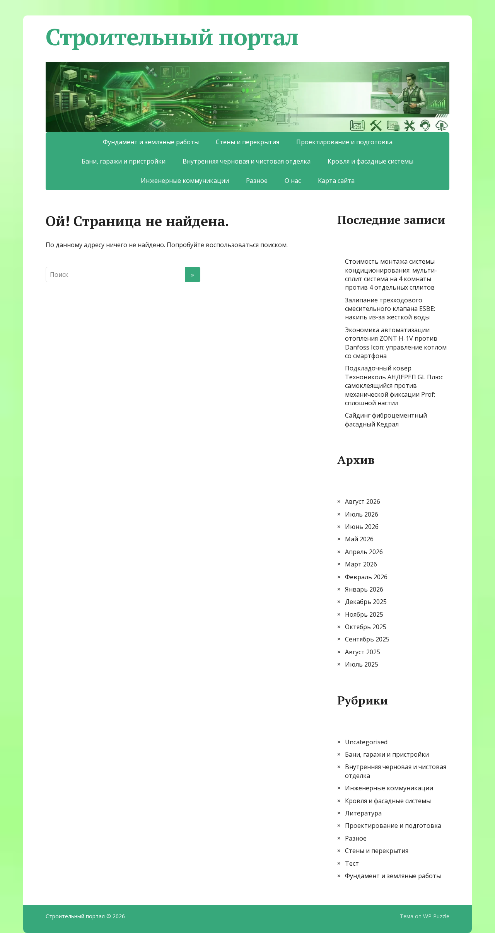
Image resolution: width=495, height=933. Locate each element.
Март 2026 (361, 564)
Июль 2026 (361, 514)
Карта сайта (336, 180)
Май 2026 (359, 539)
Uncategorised (366, 742)
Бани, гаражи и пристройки (124, 161)
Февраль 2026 (366, 577)
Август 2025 (362, 652)
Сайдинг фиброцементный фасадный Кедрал (386, 419)
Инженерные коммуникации (185, 180)
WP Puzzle (436, 916)
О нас (293, 180)
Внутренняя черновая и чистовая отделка (247, 161)
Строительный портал (172, 36)
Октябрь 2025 (365, 627)
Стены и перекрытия (247, 142)
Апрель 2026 (364, 552)
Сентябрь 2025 (367, 639)
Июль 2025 (361, 664)
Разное (257, 180)
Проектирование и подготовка (344, 142)
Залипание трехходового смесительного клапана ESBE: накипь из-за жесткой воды (390, 309)
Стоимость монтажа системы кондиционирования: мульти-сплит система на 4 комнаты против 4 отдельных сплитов (391, 274)
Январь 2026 (364, 589)
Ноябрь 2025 (364, 614)
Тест (352, 863)
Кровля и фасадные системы (370, 161)
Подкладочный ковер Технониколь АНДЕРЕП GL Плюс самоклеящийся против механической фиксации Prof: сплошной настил (394, 385)
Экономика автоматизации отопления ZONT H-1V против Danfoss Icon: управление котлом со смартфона (396, 343)
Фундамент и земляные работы (151, 142)
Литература (363, 813)
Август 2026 (362, 501)
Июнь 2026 (362, 526)
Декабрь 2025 (366, 601)
